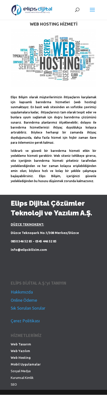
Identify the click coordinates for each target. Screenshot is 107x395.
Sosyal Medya (21, 371)
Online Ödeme (24, 300)
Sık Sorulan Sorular (28, 308)
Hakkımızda (22, 292)
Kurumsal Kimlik (22, 377)
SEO (14, 384)
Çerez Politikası (25, 321)
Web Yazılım (20, 351)
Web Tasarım (21, 344)
